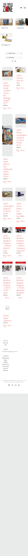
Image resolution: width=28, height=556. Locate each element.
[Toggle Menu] (25, 7)
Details (10, 108)
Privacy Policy (12, 382)
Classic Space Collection (7, 318)
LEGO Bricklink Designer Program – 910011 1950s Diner (7, 285)
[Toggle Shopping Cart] (21, 7)
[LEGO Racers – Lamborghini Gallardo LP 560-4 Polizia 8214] (20, 120)
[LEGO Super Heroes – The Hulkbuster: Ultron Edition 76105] (7, 135)
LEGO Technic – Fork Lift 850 (20, 79)
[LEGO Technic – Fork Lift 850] (20, 70)
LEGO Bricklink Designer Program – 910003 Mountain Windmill (20, 285)
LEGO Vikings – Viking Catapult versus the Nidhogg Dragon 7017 (6, 93)
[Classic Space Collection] (7, 307)
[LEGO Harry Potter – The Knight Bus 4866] (20, 194)
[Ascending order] (21, 53)
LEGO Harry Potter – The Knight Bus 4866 (20, 209)
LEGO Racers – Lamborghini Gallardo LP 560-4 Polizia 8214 (22, 138)
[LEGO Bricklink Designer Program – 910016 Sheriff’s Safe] (7, 230)
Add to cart (5, 108)
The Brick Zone (20, 380)
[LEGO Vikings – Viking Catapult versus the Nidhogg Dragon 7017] (7, 73)
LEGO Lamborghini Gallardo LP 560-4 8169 (8, 208)
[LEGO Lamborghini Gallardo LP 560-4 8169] (7, 194)
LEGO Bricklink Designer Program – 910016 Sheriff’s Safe (7, 243)
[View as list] (15, 61)
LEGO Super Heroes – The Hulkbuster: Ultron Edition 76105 (8, 168)
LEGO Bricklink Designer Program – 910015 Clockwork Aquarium (21, 243)
